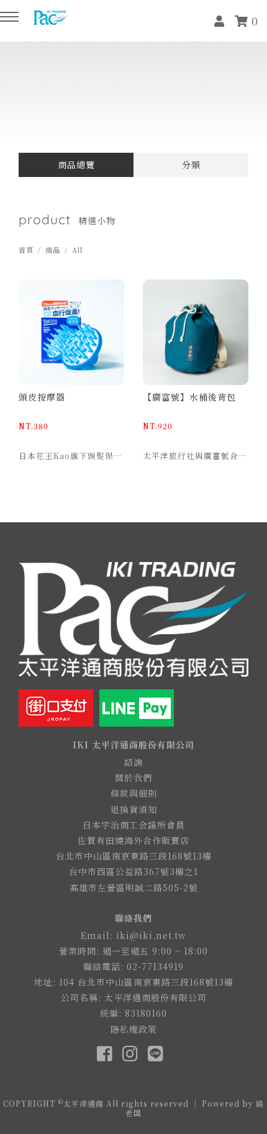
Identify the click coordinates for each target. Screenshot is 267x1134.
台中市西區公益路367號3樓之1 (133, 871)
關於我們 (133, 777)
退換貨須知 (134, 809)
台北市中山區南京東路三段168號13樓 (134, 856)
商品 (52, 250)
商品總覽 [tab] (76, 164)
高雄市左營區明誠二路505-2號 (134, 887)
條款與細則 (134, 793)
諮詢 (133, 762)
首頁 (26, 250)
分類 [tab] (191, 164)
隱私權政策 (134, 1029)
